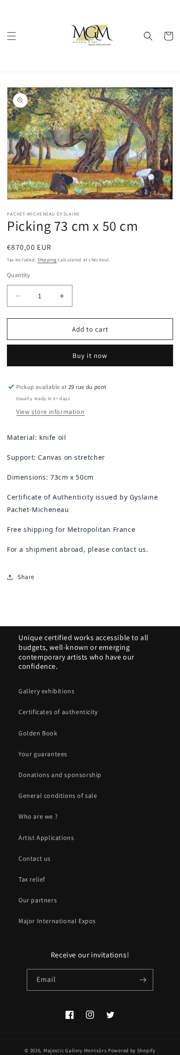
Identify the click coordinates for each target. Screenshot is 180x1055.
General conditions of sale (57, 795)
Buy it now (90, 355)
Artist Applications (46, 837)
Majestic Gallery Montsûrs (75, 1050)
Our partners (37, 900)
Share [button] (26, 577)
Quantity (18, 275)
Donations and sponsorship (60, 775)
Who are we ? (38, 816)
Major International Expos (57, 921)
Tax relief (31, 879)
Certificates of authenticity (58, 712)
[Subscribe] (142, 980)
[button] (11, 36)
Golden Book (38, 733)
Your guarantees (42, 754)
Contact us (34, 858)
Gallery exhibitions (46, 691)
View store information (50, 411)
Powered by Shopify (132, 1050)
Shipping (47, 260)
